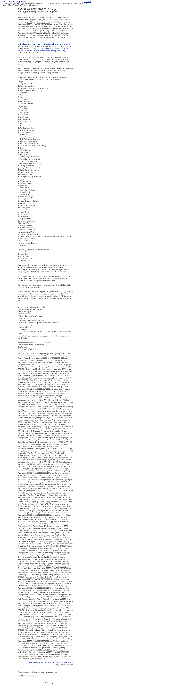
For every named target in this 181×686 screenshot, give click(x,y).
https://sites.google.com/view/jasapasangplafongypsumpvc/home (46, 44)
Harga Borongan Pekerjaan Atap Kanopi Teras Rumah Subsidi (50, 662)
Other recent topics (28, 676)
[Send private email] (72, 662)
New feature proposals (14, 2)
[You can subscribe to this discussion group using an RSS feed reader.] (82, 2)
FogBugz (50, 683)
